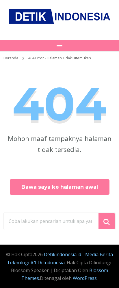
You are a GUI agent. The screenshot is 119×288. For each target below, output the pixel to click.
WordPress (85, 278)
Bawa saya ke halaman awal (59, 187)
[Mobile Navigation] (59, 45)
